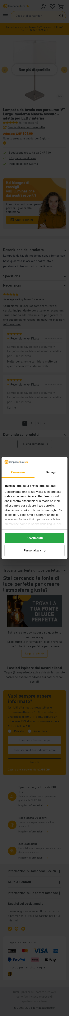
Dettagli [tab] (51, 472)
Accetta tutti (34, 538)
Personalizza (32, 550)
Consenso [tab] (18, 472)
